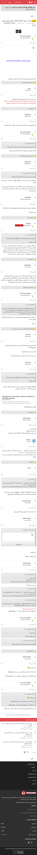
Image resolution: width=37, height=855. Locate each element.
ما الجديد (33, 805)
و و (26, 156)
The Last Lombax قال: (29, 173)
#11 (2, 369)
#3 (1, 121)
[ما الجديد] (5, 2)
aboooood (29, 745)
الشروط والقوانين (32, 774)
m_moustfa (4, 834)
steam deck (7, 23)
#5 (1, 168)
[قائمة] (35, 2)
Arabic (33, 767)
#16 (2, 525)
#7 (1, 230)
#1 (1, 42)
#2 (1, 95)
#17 (2, 570)
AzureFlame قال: (31, 600)
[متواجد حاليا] (32, 39)
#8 (1, 272)
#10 (2, 341)
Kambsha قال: (31, 235)
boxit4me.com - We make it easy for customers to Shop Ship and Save (18, 397)
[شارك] (4, 43)
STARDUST (29, 727)
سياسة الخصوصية (32, 777)
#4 (1, 139)
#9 (1, 300)
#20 (2, 689)
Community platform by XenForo (20, 848)
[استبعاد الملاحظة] (2, 7)
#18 (2, 624)
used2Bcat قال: (31, 305)
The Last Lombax (30, 23)
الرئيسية (34, 783)
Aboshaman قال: (30, 574)
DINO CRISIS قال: (30, 629)
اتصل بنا (34, 770)
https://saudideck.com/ (29, 609)
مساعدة (34, 780)
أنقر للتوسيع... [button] (18, 544)
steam (13, 23)
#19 (2, 663)
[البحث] (2, 2)
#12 (2, 425)
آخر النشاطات (33, 816)
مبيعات (34, 25)
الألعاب (24, 727)
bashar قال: (32, 479)
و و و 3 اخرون (22, 329)
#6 (1, 204)
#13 (2, 446)
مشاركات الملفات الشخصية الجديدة (27, 812)
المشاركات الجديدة (31, 809)
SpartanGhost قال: (30, 143)
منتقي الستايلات (31, 764)
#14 (2, 474)
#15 (2, 507)
